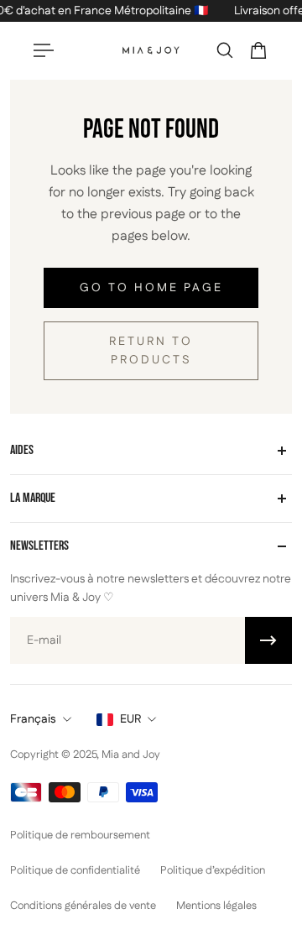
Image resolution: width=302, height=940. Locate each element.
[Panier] (258, 50)
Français (33, 719)
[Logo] (151, 50)
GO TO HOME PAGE (151, 287)
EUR (130, 719)
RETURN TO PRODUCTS (151, 350)
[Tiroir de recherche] (225, 50)
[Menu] (43, 50)
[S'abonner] (268, 640)
